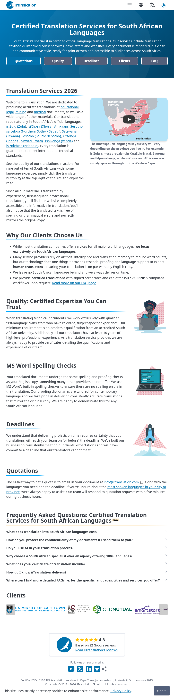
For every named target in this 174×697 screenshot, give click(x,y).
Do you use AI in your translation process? (39, 548)
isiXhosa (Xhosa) (40, 126)
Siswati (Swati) (32, 141)
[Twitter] (80, 668)
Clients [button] (124, 61)
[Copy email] (142, 482)
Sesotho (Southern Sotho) (41, 136)
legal (10, 112)
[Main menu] (129, 5)
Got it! (162, 691)
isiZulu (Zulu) (16, 126)
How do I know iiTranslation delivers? (36, 572)
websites (98, 46)
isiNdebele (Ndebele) (22, 146)
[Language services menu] (141, 5)
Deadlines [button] (91, 61)
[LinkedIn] (89, 668)
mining (20, 112)
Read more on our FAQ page (74, 283)
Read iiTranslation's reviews (96, 650)
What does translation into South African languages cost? (51, 532)
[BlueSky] (97, 668)
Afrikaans (61, 126)
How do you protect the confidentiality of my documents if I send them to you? (69, 540)
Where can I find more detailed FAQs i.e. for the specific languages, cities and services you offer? (83, 580)
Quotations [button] (23, 61)
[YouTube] (71, 668)
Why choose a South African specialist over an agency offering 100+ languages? (69, 556)
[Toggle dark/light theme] (164, 5)
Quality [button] (58, 61)
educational (69, 107)
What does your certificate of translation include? (45, 564)
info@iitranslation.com (121, 482)
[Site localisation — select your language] (152, 5)
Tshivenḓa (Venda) (59, 141)
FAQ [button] (154, 61)
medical (40, 112)
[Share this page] (104, 669)
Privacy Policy (120, 691)
